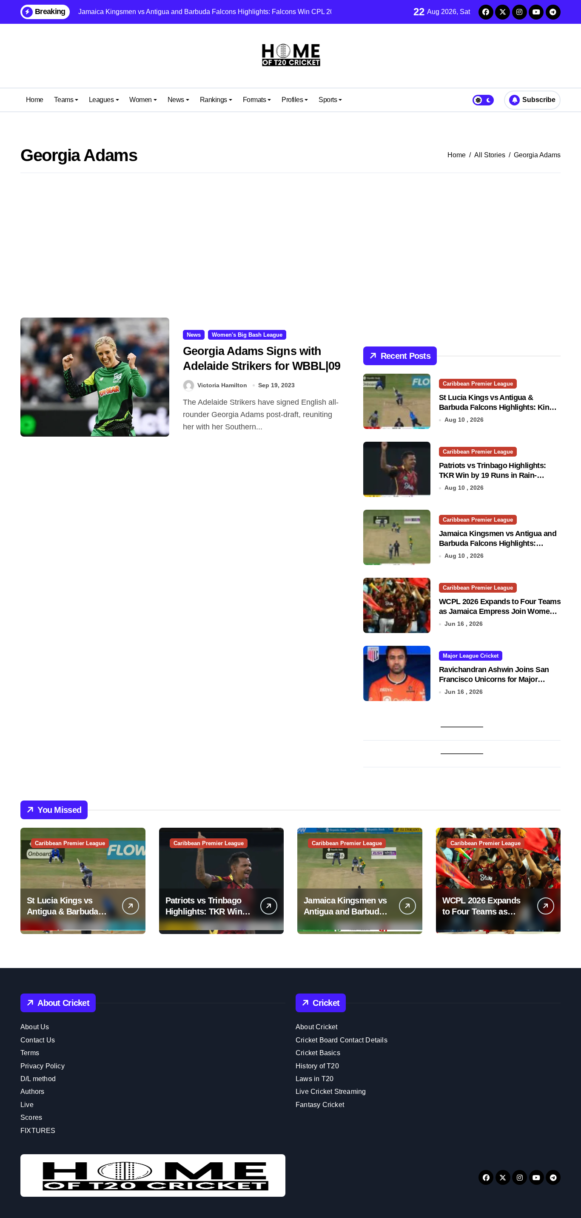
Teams (63, 99)
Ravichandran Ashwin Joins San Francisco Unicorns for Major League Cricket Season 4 (494, 679)
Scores (31, 1117)
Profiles (292, 99)
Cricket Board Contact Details (341, 1040)
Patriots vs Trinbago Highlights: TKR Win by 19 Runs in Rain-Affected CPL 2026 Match (492, 475)
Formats (254, 99)
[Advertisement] (290, 245)
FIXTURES (38, 1130)
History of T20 (317, 1066)
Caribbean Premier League (478, 383)
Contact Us (37, 1040)
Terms (29, 1052)
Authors (32, 1091)
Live (27, 1104)
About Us (34, 1027)
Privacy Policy (42, 1066)
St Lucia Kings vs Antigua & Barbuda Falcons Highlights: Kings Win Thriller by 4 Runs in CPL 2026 (498, 407)
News (176, 99)
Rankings (213, 99)
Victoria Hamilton (222, 385)
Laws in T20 (314, 1078)
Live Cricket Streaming (331, 1091)
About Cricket (317, 1027)
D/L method (38, 1078)
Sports (328, 99)
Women (140, 99)
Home (34, 99)
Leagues (101, 99)
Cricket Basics (318, 1052)
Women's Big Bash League (247, 335)
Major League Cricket (470, 656)
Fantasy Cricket (320, 1104)
